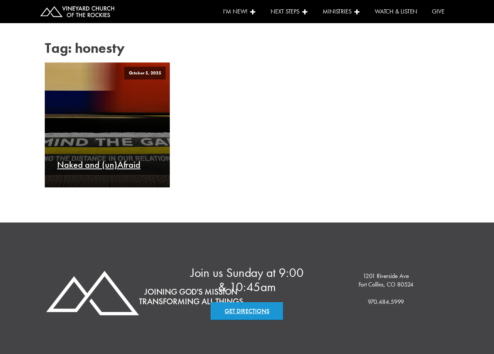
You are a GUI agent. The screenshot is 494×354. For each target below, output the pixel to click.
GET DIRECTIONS (247, 311)
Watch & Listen (396, 11)
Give (438, 11)
